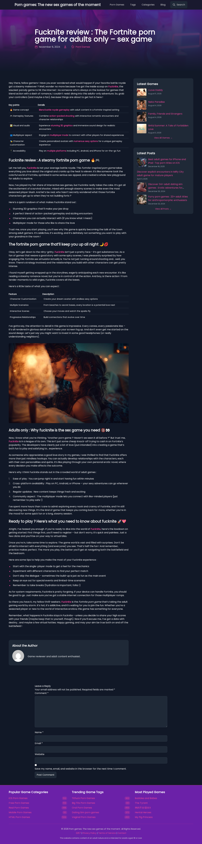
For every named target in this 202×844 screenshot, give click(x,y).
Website (39, 754)
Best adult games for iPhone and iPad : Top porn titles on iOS (167, 161)
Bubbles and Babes (146, 798)
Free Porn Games (19, 803)
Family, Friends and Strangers (165, 113)
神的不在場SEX (143, 807)
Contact (122, 833)
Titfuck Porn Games (83, 798)
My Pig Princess (144, 817)
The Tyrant (141, 803)
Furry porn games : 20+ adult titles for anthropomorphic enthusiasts (168, 198)
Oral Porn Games (82, 807)
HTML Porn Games (19, 817)
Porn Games (117, 4)
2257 (78, 833)
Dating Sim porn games (85, 812)
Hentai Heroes (143, 812)
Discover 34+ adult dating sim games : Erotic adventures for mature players (165, 187)
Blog (162, 4)
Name (39, 732)
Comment (42, 693)
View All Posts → (163, 208)
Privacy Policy (89, 833)
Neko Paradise (156, 102)
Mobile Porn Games (20, 812)
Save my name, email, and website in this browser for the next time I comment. (80, 768)
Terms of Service (107, 833)
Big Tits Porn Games (83, 803)
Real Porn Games (19, 807)
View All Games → (163, 137)
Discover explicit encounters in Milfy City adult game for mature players (160, 173)
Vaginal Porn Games (84, 817)
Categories (148, 4)
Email (39, 743)
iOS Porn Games (18, 798)
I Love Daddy (155, 90)
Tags (133, 4)
